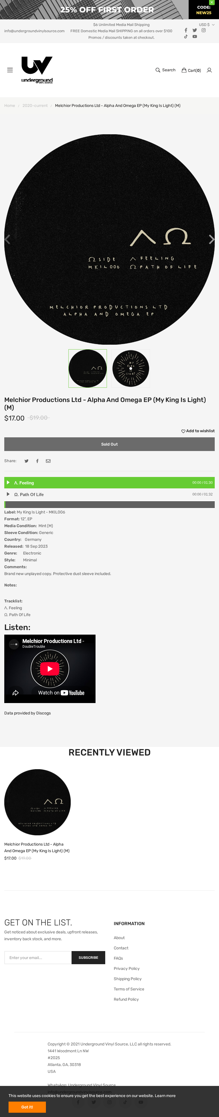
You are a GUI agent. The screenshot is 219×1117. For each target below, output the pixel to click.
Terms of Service (129, 989)
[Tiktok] (186, 36)
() (194, 70)
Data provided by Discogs (27, 713)
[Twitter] (194, 30)
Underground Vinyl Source (92, 1085)
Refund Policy (126, 999)
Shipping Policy (128, 978)
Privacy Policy (127, 968)
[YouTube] (194, 36)
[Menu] (10, 70)
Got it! (27, 1107)
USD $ (204, 25)
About (119, 937)
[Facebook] (186, 30)
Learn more (165, 1095)
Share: (10, 460)
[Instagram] (203, 30)
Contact (121, 948)
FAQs (118, 958)
